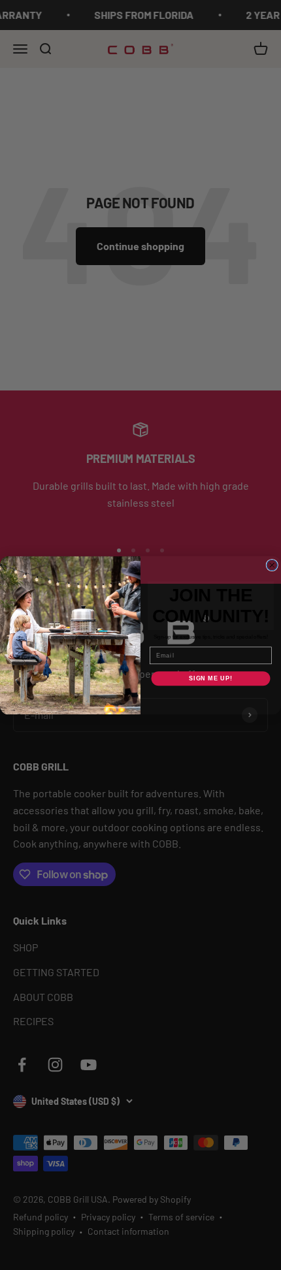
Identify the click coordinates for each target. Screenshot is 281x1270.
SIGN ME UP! (211, 678)
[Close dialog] (272, 565)
